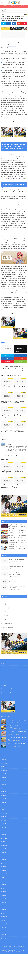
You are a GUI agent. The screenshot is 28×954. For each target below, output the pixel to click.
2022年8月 (3, 820)
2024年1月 (3, 759)
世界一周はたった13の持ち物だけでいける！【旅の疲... (16, 726)
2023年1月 (3, 802)
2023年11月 (4, 766)
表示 (15, 121)
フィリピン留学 (5, 608)
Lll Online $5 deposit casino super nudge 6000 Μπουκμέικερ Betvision (17, 587)
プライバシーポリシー (13, 946)
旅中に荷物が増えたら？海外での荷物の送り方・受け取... (16, 732)
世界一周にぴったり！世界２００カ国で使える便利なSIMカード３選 (17, 531)
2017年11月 (4, 920)
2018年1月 (3, 913)
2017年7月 (3, 934)
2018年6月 (3, 895)
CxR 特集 (3, 619)
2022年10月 (4, 813)
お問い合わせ (21, 946)
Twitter (13, 455)
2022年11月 (4, 809)
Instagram (19, 455)
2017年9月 (3, 927)
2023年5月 (3, 788)
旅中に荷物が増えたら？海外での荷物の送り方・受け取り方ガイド (17, 536)
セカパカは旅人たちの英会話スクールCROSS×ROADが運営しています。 (14, 6)
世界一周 (3, 604)
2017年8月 (3, 931)
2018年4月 (3, 902)
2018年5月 (3, 898)
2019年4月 (3, 859)
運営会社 (6, 946)
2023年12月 (4, 763)
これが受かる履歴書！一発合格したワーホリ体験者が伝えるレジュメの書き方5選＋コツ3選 (17, 526)
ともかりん (8, 444)
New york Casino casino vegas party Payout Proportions (16, 561)
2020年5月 (3, 831)
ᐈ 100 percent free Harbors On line (16, 580)
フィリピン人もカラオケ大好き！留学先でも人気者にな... (16, 721)
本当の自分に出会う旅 (6, 623)
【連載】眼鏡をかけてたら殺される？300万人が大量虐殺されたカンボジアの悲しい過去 (17, 542)
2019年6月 (3, 852)
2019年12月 (4, 838)
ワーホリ (3, 611)
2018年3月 (3, 906)
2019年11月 (4, 841)
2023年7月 (3, 781)
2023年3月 (3, 795)
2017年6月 (3, 938)
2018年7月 (3, 891)
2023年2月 (3, 798)
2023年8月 (3, 777)
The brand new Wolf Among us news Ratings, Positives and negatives (16, 574)
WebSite (8, 455)
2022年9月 (3, 816)
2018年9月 (3, 884)
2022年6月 (3, 827)
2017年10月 (4, 923)
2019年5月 (3, 856)
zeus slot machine (11, 46)
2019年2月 (3, 866)
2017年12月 (4, 916)
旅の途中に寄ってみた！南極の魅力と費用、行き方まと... (16, 744)
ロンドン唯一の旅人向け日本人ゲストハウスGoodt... (16, 738)
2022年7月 (3, 823)
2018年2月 (3, 909)
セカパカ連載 (4, 615)
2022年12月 (4, 806)
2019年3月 (3, 863)
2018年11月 (4, 877)
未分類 (4, 342)
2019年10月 (4, 845)
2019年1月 (3, 870)
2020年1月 (3, 834)
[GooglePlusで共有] (19, 23)
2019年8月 (3, 848)
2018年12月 (4, 873)
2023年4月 (3, 791)
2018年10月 (4, 881)
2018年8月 (3, 888)
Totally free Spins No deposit (16, 567)
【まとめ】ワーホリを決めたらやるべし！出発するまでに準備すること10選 (17, 547)
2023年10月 (4, 770)
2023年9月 (3, 773)
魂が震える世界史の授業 (7, 627)
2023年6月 (3, 784)
